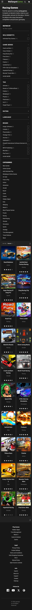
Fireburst (23, 427)
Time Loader (24, 318)
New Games (6, 166)
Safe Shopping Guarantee (16, 555)
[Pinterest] (24, 590)
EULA (16, 557)
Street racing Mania (24, 344)
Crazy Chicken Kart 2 (8, 480)
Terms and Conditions (16, 553)
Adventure (5, 185)
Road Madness (8, 262)
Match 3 (5, 207)
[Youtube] (13, 590)
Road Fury (8, 318)
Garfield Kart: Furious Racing (23, 263)
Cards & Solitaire (16, 537)
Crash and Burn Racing (8, 372)
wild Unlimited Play (8, 171)
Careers (16, 578)
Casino (5, 196)
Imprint (16, 571)
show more (6, 76)
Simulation (6, 224)
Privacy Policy (16, 548)
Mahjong (5, 204)
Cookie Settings (15, 550)
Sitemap (16, 581)
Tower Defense (7, 235)
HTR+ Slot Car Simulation (23, 400)
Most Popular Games (8, 210)
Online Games (6, 168)
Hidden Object (6, 199)
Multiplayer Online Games (10, 174)
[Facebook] (8, 590)
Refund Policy (16, 560)
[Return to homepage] (15, 1)
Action (4, 182)
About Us (16, 573)
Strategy (5, 229)
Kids (4, 202)
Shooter (5, 221)
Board (4, 191)
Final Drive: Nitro (23, 507)
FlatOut (23, 453)
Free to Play (6, 179)
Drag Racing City (24, 290)
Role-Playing (6, 218)
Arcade (5, 188)
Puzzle (4, 213)
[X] (18, 590)
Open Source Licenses (16, 562)
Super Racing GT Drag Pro (8, 291)
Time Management (8, 232)
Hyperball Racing (8, 507)
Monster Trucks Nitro (24, 480)
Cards (4, 193)
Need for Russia (8, 344)
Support (16, 576)
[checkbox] (28, 39)
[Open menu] (2, 2)
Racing (5, 215)
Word (4, 238)
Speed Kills (8, 399)
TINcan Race (8, 453)
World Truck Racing (24, 371)
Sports (4, 227)
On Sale (5, 177)
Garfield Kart (8, 427)
